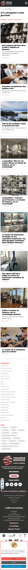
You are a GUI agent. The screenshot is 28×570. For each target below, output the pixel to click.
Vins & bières (14, 373)
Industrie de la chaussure (14, 397)
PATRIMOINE (14, 410)
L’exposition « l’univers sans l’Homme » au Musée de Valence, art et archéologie (13, 201)
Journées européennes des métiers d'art (14, 87)
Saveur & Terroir (14, 376)
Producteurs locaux (14, 371)
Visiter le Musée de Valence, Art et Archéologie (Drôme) (11, 312)
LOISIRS (14, 433)
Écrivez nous (14, 500)
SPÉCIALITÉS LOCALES (9, 435)
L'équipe (14, 513)
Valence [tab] (5, 491)
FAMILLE (4, 427)
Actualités (14, 511)
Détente (21, 441)
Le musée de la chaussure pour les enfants (13, 351)
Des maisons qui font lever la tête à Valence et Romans (14, 47)
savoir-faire (12, 441)
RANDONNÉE (6, 438)
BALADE (21, 430)
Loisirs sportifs (14, 389)
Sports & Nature (14, 378)
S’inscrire (14, 476)
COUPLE (13, 427)
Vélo (14, 381)
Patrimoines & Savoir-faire (14, 391)
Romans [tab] (13, 491)
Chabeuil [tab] (22, 491)
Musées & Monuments (14, 394)
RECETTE (17, 438)
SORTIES (14, 418)
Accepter (13, 558)
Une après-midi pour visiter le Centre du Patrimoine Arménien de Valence (13, 276)
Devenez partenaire (14, 518)
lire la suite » (5, 57)
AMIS (13, 430)
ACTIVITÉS (5, 433)
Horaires (14, 502)
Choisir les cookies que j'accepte (13, 566)
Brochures (14, 523)
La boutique (14, 526)
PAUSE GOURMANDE (14, 415)
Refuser (14, 562)
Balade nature (14, 386)
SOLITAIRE (5, 430)
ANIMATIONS (6, 449)
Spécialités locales (14, 368)
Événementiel (14, 405)
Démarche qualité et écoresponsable (14, 516)
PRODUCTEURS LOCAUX (9, 446)
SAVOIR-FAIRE (14, 412)
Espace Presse (14, 529)
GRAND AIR (14, 407)
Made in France (14, 399)
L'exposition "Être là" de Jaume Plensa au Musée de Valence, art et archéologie (14, 164)
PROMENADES (14, 443)
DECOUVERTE (14, 420)
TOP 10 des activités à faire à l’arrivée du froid (14, 125)
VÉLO (4, 441)
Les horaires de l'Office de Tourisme (14, 520)
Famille (4, 443)
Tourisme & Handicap (14, 515)
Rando (14, 384)
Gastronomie (14, 365)
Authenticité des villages (14, 402)
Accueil (2, 9)
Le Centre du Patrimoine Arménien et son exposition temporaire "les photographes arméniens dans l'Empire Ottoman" (14, 239)
